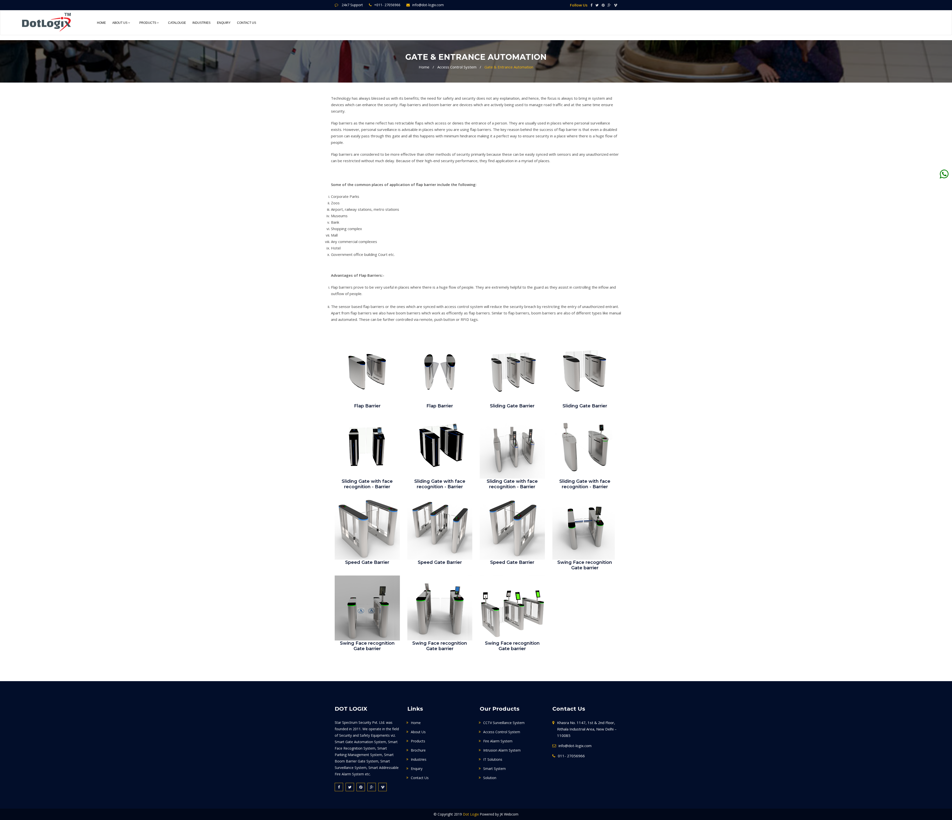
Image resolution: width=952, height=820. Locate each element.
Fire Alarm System (497, 741)
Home (101, 23)
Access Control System (456, 66)
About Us (120, 23)
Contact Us (246, 23)
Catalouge (177, 23)
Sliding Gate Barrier (512, 406)
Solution (489, 777)
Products (148, 23)
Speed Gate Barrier (367, 562)
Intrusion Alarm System (502, 750)
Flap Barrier (367, 406)
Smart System (494, 768)
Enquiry (224, 23)
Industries (201, 23)
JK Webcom (509, 814)
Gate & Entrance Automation (508, 66)
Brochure (418, 750)
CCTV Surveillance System (504, 722)
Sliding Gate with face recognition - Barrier (367, 484)
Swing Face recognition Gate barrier (584, 565)
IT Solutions (492, 759)
